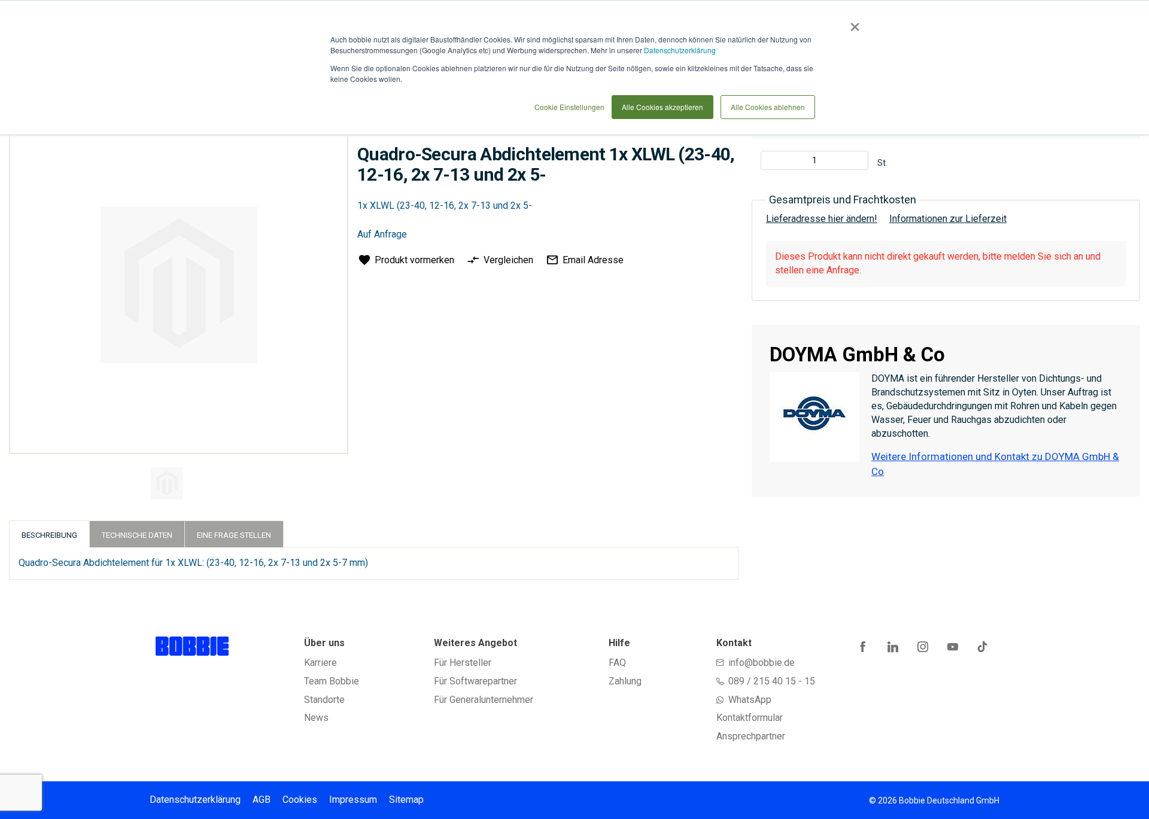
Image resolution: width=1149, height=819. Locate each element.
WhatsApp (749, 699)
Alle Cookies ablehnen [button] (768, 107)
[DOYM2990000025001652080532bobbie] (167, 483)
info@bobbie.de (761, 662)
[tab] (49, 533)
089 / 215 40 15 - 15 (771, 681)
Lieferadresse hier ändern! (821, 218)
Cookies (299, 799)
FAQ (617, 662)
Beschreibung (49, 535)
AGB (261, 799)
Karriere (320, 662)
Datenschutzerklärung (680, 50)
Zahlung (625, 681)
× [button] (852, 22)
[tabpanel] (177, 485)
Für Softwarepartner (475, 681)
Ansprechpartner (750, 736)
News (316, 717)
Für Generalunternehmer (483, 699)
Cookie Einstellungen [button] (569, 107)
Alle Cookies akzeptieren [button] (662, 107)
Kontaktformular (749, 717)
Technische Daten (137, 535)
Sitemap (406, 799)
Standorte (324, 699)
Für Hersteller (462, 662)
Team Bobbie (331, 681)
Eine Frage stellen (234, 535)
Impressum (353, 799)
